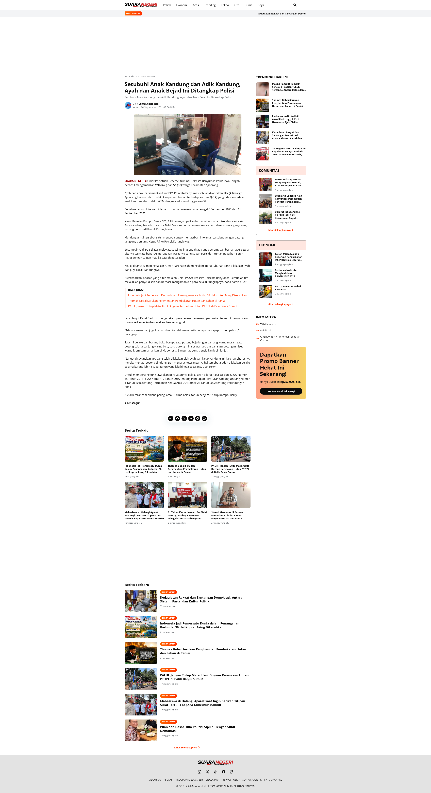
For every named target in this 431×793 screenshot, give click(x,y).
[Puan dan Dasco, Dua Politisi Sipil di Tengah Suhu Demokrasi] (141, 730)
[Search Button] (295, 5)
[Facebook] (177, 418)
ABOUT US (155, 779)
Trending (210, 5)
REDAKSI (168, 779)
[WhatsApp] (204, 418)
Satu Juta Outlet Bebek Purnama (288, 288)
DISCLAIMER (212, 779)
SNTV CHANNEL (273, 779)
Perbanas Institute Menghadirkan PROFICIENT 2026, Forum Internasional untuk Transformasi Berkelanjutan (287, 273)
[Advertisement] (215, 45)
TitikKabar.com (268, 324)
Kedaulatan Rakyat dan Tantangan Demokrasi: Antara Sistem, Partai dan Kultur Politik (291, 13)
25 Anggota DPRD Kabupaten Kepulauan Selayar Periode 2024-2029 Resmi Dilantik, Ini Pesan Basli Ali (289, 151)
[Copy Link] (170, 418)
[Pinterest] (197, 418)
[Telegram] (191, 418)
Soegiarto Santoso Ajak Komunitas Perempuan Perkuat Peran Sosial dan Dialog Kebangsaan (288, 199)
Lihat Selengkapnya (185, 747)
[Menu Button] (303, 5)
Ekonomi (182, 5)
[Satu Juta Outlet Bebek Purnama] (265, 291)
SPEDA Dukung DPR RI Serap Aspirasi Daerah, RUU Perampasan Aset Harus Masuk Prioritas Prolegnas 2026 (288, 182)
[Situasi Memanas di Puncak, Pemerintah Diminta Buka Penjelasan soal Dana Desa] (231, 495)
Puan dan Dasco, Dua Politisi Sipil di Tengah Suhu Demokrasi (197, 729)
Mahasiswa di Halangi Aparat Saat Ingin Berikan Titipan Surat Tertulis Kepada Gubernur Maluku (144, 515)
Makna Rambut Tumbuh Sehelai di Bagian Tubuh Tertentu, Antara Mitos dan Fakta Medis (288, 87)
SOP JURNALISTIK (252, 779)
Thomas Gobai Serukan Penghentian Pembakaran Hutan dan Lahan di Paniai (176, 301)
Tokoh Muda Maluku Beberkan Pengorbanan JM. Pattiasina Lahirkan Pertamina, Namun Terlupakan (288, 257)
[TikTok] (215, 771)
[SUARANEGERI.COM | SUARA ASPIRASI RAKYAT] (141, 5)
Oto (236, 5)
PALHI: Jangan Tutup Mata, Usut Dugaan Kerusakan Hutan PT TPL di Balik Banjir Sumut (182, 306)
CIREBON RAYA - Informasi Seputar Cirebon (280, 338)
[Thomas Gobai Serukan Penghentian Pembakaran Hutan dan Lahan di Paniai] (187, 449)
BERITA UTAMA (168, 592)
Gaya (261, 5)
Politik (167, 5)
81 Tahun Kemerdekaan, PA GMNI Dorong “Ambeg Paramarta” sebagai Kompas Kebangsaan (187, 515)
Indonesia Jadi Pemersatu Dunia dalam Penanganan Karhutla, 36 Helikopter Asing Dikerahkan (187, 295)
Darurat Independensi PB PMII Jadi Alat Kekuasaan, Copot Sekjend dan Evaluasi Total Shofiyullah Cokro (288, 215)
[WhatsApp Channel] (231, 771)
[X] (184, 418)
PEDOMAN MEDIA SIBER (189, 779)
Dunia (248, 5)
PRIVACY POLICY (231, 779)
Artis (196, 5)
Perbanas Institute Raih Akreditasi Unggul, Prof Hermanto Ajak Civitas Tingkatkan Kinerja (285, 119)
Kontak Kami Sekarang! (281, 391)
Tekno (225, 5)
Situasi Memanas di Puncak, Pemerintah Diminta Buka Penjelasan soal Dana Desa (227, 515)
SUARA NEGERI (200, 785)
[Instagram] (199, 771)
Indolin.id (265, 330)
